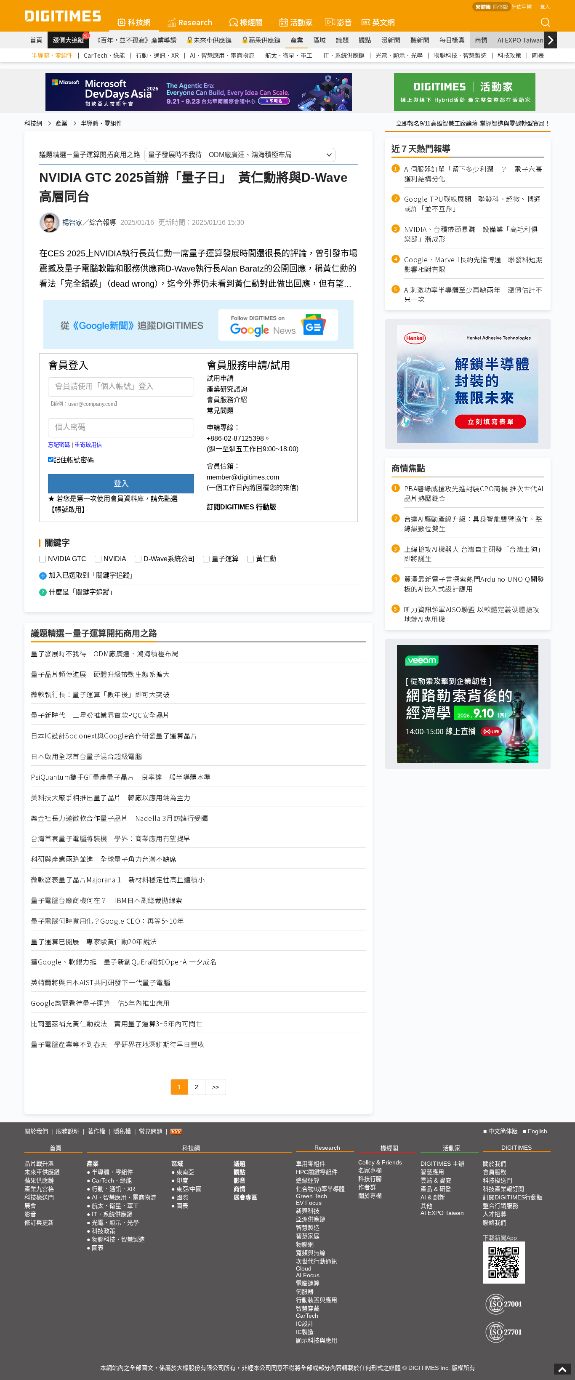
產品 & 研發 (436, 1189)
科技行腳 (370, 1178)
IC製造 (305, 1332)
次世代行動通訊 (316, 1261)
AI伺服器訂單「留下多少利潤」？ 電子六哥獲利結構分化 (473, 174)
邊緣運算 (307, 1180)
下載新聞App (500, 1237)
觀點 (365, 39)
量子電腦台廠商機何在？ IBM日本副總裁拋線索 (107, 900)
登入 (545, 6)
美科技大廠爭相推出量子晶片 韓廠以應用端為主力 (111, 797)
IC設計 (305, 1323)
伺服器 (305, 1291)
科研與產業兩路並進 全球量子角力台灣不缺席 (104, 859)
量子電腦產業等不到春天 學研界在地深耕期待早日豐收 (118, 1044)
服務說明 (68, 1131)
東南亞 (185, 1172)
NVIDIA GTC (67, 559)
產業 (296, 39)
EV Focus (309, 1202)
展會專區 (245, 1197)
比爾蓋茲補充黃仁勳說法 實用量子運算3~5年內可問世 (116, 1023)
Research (195, 21)
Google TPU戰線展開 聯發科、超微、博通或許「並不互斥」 (472, 204)
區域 (319, 39)
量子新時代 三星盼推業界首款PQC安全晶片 (100, 715)
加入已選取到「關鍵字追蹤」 (92, 575)
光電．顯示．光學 (399, 55)
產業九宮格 (39, 1189)
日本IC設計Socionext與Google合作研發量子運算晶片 (114, 736)
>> (215, 1087)
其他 (426, 1205)
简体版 (500, 6)
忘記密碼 (59, 445)
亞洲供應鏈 (310, 1219)
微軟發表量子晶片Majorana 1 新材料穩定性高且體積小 (118, 879)
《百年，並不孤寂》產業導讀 (135, 39)
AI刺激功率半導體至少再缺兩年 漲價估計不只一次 (473, 294)
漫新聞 (390, 39)
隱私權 (122, 1131)
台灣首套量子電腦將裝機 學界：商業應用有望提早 (111, 838)
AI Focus (307, 1275)
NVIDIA (115, 559)
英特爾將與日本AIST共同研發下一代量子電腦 (100, 982)
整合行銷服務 (500, 1205)
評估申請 (521, 6)
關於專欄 (370, 1195)
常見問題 (220, 410)
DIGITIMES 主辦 (442, 1163)
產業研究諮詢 (227, 389)
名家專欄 (370, 1170)
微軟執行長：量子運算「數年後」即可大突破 (100, 694)
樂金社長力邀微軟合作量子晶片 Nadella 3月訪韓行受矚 (119, 818)
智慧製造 (307, 1227)
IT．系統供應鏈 (344, 55)
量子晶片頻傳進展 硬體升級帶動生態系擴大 (100, 674)
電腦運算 (307, 1283)
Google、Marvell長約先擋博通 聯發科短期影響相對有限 (473, 264)
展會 (30, 1205)
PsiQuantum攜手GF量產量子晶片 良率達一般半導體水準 (121, 777)
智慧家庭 (307, 1236)
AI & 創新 (433, 1197)
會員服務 (494, 1172)
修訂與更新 (39, 1222)
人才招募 (494, 1214)
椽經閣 (251, 21)
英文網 (383, 21)
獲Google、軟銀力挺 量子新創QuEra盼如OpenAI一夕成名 (124, 962)
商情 (481, 39)
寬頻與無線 (310, 1252)
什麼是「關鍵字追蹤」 (82, 592)
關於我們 (36, 1131)
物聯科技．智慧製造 (460, 55)
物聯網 (305, 1244)
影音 (341, 21)
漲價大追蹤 (71, 39)
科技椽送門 (39, 1197)
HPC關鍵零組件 (317, 1172)
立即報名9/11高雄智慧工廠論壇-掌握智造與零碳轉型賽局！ (473, 123)
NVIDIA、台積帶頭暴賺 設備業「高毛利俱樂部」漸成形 (471, 234)
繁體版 (483, 6)
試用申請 (220, 378)
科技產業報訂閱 (503, 1189)
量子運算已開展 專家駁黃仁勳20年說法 (94, 941)
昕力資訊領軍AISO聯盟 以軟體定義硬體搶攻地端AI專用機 (472, 614)
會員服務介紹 (227, 399)
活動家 (301, 21)
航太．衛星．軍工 (288, 55)
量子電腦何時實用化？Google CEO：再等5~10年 (107, 921)
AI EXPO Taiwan (520, 39)
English (537, 1131)
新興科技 (307, 1210)
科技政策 (509, 55)
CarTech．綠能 (104, 55)
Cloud (303, 1268)
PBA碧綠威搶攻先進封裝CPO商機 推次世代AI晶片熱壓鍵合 (474, 493)
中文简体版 (503, 1131)
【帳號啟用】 (68, 509)
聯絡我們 (494, 1222)
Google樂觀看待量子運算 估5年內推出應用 (100, 1003)
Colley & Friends (380, 1162)
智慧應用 (432, 1172)
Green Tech (311, 1196)
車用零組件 (310, 1163)
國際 (182, 1197)
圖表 (538, 55)
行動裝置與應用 (316, 1300)
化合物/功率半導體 (320, 1189)
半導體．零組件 (52, 55)
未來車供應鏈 (213, 39)
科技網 (139, 21)
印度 (182, 1180)
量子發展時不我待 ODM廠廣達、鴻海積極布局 (104, 653)
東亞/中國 (189, 1189)
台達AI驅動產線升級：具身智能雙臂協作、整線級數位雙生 (473, 523)
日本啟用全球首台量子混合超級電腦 (86, 756)
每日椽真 (452, 39)
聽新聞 (419, 39)
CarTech (307, 1315)
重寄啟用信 (88, 445)
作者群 (367, 1187)
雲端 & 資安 (436, 1180)
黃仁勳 (266, 559)
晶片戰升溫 (39, 1163)
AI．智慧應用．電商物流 (222, 55)
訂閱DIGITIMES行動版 (513, 1197)
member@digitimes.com (243, 477)
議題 (342, 39)
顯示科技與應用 (316, 1340)
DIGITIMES (516, 1147)
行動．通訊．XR (157, 55)
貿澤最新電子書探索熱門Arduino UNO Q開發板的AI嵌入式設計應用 (474, 584)
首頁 (36, 39)
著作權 (96, 1131)
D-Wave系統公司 (169, 559)
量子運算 (225, 559)
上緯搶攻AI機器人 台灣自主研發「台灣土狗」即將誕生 (474, 554)
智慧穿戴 (307, 1308)
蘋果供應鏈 (264, 39)
